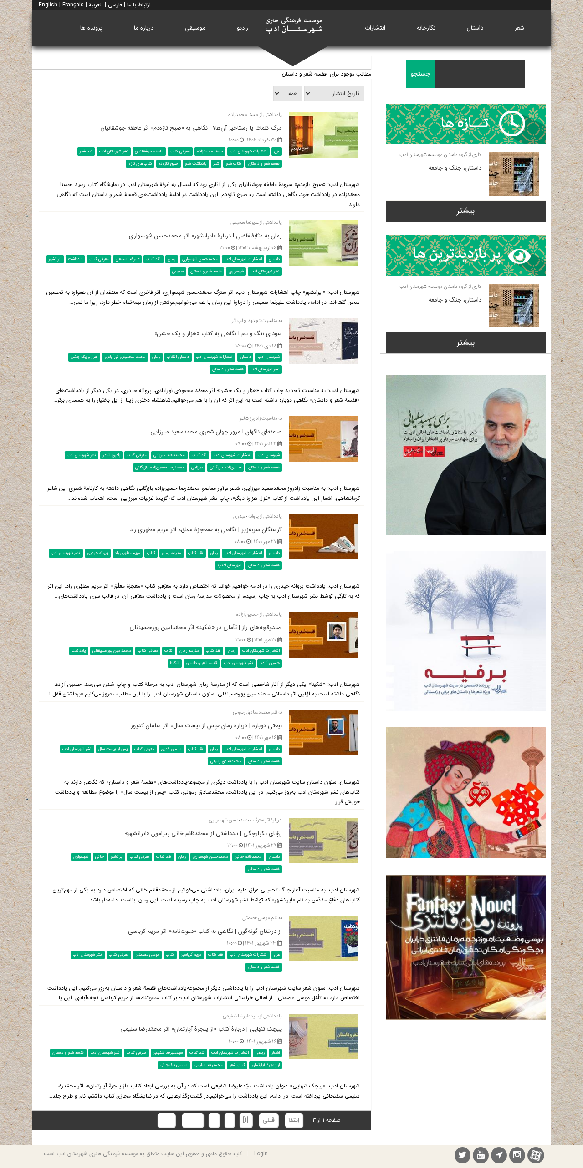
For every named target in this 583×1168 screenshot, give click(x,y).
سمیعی (178, 271)
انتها (166, 1120)
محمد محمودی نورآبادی (125, 357)
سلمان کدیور (171, 749)
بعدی (192, 1120)
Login (261, 1153)
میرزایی (197, 467)
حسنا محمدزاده (210, 151)
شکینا (174, 663)
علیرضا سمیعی (127, 259)
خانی (99, 857)
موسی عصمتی (147, 955)
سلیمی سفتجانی (173, 1065)
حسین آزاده (270, 663)
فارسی (115, 4)
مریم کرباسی (191, 955)
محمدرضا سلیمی (208, 1065)
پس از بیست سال (113, 749)
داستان (274, 259)
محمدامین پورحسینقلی (111, 651)
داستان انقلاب (178, 357)
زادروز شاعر (111, 455)
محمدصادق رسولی (225, 761)
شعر (216, 164)
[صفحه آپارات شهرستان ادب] (535, 1155)
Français (73, 4)
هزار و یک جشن (84, 357)
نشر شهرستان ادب (113, 151)
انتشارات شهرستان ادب (248, 151)
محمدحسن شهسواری (200, 259)
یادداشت (75, 259)
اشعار (275, 1052)
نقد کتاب (153, 259)
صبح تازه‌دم (168, 164)
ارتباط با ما (139, 4)
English (48, 4)
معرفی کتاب (180, 151)
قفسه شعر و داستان (264, 164)
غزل (277, 151)
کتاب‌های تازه (140, 164)
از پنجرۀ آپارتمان (266, 1065)
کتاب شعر (233, 164)
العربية (96, 4)
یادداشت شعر (195, 164)
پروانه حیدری (97, 553)
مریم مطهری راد (127, 553)
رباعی (260, 1052)
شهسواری (236, 271)
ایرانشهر (55, 259)
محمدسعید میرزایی (169, 455)
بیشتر (466, 210)
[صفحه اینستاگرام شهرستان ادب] (517, 1156)
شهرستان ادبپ (229, 565)
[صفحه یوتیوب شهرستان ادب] (481, 1156)
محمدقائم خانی (248, 857)
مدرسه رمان (171, 553)
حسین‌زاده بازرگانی (225, 467)
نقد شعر (86, 151)
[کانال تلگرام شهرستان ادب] (499, 1156)
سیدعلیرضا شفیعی (168, 1052)
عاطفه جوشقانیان (149, 151)
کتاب (151, 553)
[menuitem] (519, 28)
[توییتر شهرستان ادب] (462, 1156)
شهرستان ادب (269, 357)
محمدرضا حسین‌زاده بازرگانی (159, 467)
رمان (171, 259)
